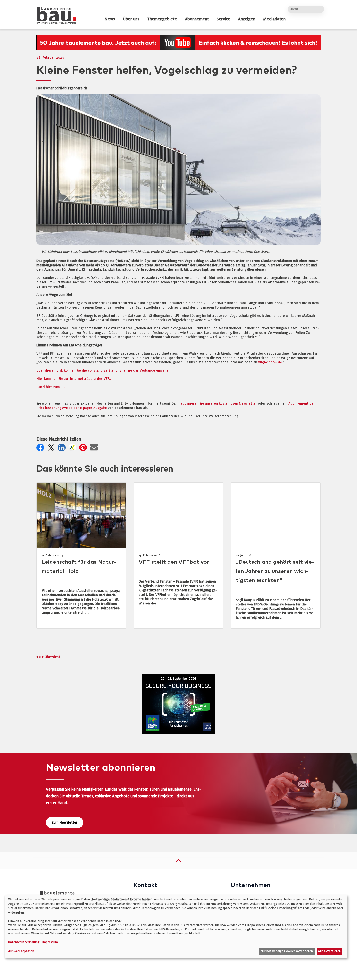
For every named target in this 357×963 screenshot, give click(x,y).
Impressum (50, 942)
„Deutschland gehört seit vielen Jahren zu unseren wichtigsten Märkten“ (275, 571)
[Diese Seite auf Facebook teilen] (41, 449)
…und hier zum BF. (50, 387)
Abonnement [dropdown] (197, 19)
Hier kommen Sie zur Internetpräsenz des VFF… (73, 379)
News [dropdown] (109, 19)
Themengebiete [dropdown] (162, 19)
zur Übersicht (49, 657)
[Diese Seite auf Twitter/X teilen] (52, 449)
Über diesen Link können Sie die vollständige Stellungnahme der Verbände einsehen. (103, 370)
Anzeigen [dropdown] (246, 19)
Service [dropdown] (223, 19)
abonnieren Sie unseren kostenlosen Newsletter (218, 403)
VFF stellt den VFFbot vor (174, 562)
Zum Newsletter (64, 822)
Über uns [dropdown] (131, 19)
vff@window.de (270, 362)
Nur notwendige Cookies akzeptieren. (287, 951)
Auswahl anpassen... (22, 951)
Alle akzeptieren (329, 951)
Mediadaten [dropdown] (274, 19)
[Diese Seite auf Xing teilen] (73, 449)
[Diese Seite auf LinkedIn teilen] (63, 449)
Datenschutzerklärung (24, 942)
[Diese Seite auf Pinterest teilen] (84, 449)
